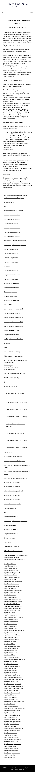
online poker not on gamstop (12, 504)
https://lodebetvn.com (10, 650)
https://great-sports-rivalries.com (14, 701)
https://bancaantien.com (11, 586)
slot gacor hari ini (9, 202)
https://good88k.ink (10, 641)
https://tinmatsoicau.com (11, 584)
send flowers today (10, 369)
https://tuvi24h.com (10, 746)
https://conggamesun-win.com (13, 617)
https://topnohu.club (10, 588)
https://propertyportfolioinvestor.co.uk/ (16, 555)
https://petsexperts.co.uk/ (12, 330)
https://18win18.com (10, 564)
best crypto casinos (10, 508)
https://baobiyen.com (10, 670)
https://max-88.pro (9, 655)
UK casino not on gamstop (12, 482)
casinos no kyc (8, 452)
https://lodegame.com (10, 653)
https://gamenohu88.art (11, 637)
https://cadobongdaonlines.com (13, 606)
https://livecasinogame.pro (12, 646)
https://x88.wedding (10, 595)
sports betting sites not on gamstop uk (15, 521)
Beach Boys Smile (17, 3)
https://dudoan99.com (10, 628)
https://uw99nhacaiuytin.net (12, 608)
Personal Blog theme (17, 769)
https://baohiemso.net (10, 673)
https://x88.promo (9, 613)
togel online (7, 542)
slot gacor (7, 343)
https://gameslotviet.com (11, 639)
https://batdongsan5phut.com (13, 677)
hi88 (5, 382)
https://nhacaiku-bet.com (11, 633)
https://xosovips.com (10, 615)
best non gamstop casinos (12, 215)
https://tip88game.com (11, 622)
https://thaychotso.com (11, 664)
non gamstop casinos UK (11, 283)
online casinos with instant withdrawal (15, 478)
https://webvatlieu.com (11, 750)
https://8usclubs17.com (11, 568)
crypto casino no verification (15, 393)
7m (5, 206)
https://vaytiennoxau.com (11, 748)
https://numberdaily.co (10, 717)
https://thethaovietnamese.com (13, 728)
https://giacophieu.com (11, 699)
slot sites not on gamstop (11, 378)
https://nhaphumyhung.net (12, 715)
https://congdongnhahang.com (13, 688)
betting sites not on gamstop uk (13, 491)
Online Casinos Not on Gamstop (13, 551)
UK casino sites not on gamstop (13, 356)
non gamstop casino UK (11, 517)
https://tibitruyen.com (10, 733)
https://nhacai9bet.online (11, 657)
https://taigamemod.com (11, 724)
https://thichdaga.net (10, 579)
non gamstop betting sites (12, 275)
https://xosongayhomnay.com (13, 601)
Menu (31, 12)
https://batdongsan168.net (12, 675)
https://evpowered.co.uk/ (11, 557)
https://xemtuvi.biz (9, 755)
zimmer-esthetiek (9, 538)
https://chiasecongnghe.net (12, 684)
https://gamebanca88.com (12, 635)
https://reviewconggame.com (13, 581)
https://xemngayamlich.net (12, 753)
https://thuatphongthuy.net (12, 730)
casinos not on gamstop (11, 249)
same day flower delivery (11, 367)
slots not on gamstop (10, 292)
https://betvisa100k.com (11, 682)
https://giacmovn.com (10, 697)
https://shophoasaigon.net (12, 719)
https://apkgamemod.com (12, 666)
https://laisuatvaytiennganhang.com (14, 708)
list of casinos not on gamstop (13, 456)
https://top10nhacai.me (11, 570)
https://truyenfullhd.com (11, 742)
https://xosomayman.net (11, 593)
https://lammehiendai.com (12, 710)
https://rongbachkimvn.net (12, 577)
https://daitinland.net (10, 695)
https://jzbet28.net (9, 644)
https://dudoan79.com (10, 624)
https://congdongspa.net (11, 690)
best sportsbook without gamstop (14, 373)
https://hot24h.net (9, 704)
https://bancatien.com (10, 597)
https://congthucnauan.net (12, 693)
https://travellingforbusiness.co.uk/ (14, 559)
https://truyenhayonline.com (12, 744)
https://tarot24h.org (10, 726)
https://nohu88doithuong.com (13, 590)
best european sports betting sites (14, 461)
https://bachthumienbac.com (12, 599)
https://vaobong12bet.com (12, 604)
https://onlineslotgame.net (12, 573)
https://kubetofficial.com (11, 648)
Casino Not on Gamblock (11, 546)
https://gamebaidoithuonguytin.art (14, 630)
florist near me (8, 365)
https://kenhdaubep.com (11, 706)
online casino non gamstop (12, 352)
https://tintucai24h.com (11, 735)
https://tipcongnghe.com (11, 737)
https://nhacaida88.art (10, 626)
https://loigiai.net (9, 713)
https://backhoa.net (10, 668)
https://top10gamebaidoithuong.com (15, 659)
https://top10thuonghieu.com (12, 739)
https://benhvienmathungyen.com (14, 679)
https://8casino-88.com (11, 566)
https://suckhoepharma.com (12, 722)
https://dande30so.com (11, 619)
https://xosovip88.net (10, 575)
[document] (17, 457)
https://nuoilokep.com (10, 662)
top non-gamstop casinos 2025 (13, 309)
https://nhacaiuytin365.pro (12, 610)
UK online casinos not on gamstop (16, 402)
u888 (5, 347)
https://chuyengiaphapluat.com (13, 686)
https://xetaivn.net (9, 757)
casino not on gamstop (11, 223)
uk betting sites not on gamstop (13, 211)
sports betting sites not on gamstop (15, 240)
